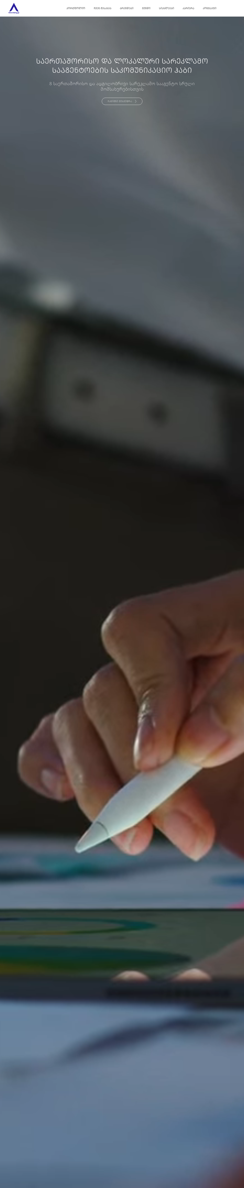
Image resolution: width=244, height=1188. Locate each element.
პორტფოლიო (76, 8)
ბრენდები (126, 8)
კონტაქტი (209, 8)
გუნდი (146, 8)
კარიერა (188, 8)
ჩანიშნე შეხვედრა (120, 101)
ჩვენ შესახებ (102, 8)
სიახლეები (166, 8)
